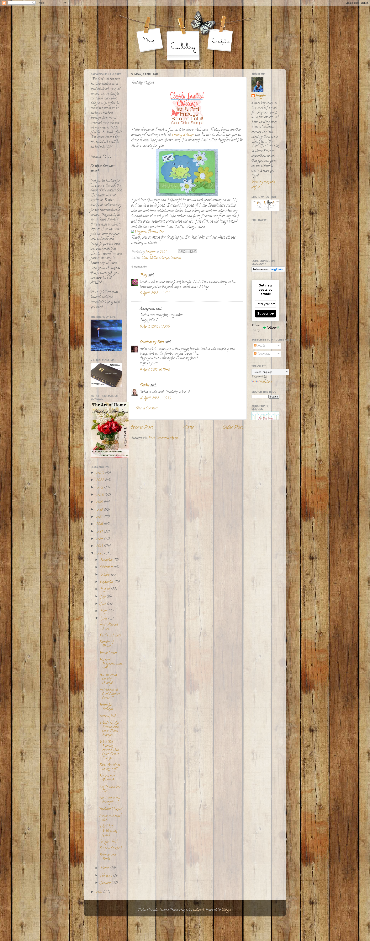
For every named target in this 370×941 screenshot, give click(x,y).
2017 (100, 517)
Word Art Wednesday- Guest (109, 831)
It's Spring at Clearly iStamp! (108, 679)
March (105, 868)
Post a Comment (147, 408)
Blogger (227, 910)
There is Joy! (107, 716)
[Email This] (180, 251)
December (107, 560)
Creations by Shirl (152, 342)
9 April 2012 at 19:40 (155, 370)
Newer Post (142, 428)
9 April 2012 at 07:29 (155, 293)
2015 (100, 531)
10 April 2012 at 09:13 (155, 398)
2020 (100, 495)
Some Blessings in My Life (109, 767)
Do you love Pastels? (107, 778)
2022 (100, 480)
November (107, 567)
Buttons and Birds (107, 857)
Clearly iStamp (183, 135)
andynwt (198, 910)
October (105, 575)
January (106, 883)
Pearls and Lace (110, 635)
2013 (100, 546)
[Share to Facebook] (191, 251)
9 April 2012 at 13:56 (155, 327)
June (103, 604)
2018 (100, 510)
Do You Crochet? (110, 848)
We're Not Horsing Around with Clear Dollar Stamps (109, 750)
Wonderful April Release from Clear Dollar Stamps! (110, 729)
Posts (260, 346)
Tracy (143, 275)
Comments (263, 354)
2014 (100, 539)
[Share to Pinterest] (195, 251)
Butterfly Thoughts (106, 707)
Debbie (144, 385)
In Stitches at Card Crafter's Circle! (109, 694)
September (107, 582)
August (105, 589)
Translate (265, 382)
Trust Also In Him (108, 627)
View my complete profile (263, 185)
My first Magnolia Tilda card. (110, 664)
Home (188, 428)
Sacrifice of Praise (106, 644)
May (103, 611)
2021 (100, 487)
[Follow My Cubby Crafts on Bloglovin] (268, 271)
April (104, 618)
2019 (100, 502)
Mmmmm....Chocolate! (110, 818)
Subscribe (265, 313)
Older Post (233, 428)
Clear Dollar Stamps (155, 258)
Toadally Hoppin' (110, 809)
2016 (100, 524)
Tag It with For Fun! (109, 789)
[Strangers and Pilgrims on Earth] (110, 457)
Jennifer (260, 96)
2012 (100, 553)
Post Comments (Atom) (163, 438)
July (103, 597)
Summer (176, 258)
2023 (100, 473)
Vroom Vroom (108, 653)
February (106, 875)
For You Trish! (109, 841)
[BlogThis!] (184, 251)
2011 (99, 892)
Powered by (256, 327)
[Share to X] (187, 251)
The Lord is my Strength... (109, 800)
